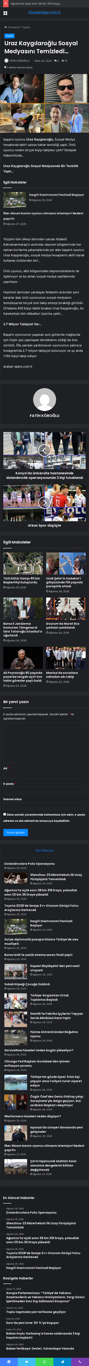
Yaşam (26, 27)
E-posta (9, 783)
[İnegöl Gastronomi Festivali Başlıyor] (14, 200)
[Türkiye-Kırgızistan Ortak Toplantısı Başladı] (15, 1001)
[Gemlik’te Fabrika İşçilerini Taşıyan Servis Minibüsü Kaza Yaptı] (15, 1019)
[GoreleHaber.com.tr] (44, 12)
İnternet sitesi (12, 799)
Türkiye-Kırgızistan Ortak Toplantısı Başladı (49, 997)
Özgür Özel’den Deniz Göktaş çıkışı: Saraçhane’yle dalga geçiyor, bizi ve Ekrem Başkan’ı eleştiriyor (57, 1100)
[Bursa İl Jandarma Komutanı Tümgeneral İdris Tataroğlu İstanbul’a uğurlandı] (23, 609)
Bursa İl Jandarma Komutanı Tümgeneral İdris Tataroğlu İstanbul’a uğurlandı (22, 629)
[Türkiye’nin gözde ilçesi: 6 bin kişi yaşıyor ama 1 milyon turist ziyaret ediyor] (15, 1082)
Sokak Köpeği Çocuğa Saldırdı (27, 984)
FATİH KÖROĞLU (19, 60)
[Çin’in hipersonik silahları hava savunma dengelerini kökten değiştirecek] (15, 1167)
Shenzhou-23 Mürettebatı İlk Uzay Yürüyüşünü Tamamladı (56, 877)
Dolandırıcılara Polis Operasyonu (29, 864)
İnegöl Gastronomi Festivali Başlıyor (56, 195)
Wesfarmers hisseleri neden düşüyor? (32, 1116)
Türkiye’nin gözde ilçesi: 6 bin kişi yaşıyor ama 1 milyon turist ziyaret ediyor (56, 1081)
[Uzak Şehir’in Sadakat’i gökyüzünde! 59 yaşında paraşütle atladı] (66, 563)
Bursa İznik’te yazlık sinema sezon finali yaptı (38, 955)
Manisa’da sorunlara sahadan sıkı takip (62, 675)
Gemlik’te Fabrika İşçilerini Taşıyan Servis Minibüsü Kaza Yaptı (56, 1016)
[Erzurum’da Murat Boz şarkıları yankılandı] (66, 609)
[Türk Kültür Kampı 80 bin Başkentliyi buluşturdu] (23, 563)
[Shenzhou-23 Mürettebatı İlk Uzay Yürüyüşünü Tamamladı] (15, 878)
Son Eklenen (44, 850)
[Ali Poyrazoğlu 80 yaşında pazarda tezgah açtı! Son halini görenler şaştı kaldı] (23, 658)
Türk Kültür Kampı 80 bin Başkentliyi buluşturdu (21, 580)
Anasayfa (13, 27)
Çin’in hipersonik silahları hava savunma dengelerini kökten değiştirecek (53, 1165)
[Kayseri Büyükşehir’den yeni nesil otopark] (15, 971)
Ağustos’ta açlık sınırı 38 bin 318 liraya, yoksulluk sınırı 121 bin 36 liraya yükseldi (40, 892)
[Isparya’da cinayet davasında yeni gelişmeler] (15, 1133)
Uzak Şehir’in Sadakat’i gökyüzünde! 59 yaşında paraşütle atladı (64, 582)
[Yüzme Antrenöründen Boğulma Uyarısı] (15, 1037)
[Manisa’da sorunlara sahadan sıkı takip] (66, 658)
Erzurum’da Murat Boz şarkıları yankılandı (62, 626)
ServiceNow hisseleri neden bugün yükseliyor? (38, 1050)
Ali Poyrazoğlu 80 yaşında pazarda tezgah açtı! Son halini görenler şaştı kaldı (22, 677)
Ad (6, 768)
